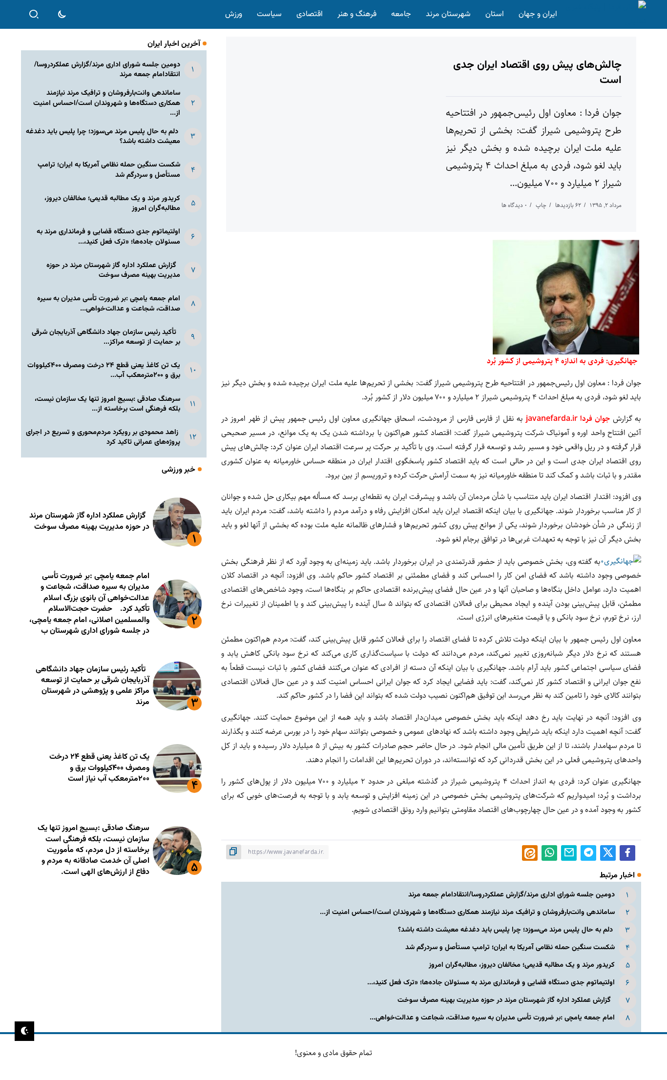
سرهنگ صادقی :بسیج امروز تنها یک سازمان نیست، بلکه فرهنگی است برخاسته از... (107, 404)
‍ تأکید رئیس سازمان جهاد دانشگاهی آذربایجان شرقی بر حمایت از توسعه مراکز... (106, 337)
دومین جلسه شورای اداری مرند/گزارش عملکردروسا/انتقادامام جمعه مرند (511, 894)
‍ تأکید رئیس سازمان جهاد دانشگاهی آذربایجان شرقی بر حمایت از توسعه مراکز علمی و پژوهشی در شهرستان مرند (92, 686)
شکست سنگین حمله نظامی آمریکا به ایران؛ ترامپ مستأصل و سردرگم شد (510, 947)
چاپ (541, 205)
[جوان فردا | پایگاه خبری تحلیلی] (603, 14)
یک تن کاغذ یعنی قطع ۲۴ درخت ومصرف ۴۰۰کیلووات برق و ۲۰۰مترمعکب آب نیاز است (99, 768)
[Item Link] (177, 522)
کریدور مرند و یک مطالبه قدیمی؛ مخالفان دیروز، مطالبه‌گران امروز (522, 965)
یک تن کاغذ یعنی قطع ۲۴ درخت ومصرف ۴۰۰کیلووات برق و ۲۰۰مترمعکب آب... (103, 370)
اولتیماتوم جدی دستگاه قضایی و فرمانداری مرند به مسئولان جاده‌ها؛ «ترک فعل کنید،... (491, 982)
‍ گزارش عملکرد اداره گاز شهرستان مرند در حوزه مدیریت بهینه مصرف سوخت (506, 1000)
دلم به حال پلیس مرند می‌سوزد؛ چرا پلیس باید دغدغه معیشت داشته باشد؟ (506, 929)
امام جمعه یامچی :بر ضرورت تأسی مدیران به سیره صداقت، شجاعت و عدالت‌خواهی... (492, 1017)
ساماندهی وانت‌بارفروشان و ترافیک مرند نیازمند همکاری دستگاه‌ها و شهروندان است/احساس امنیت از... (467, 912)
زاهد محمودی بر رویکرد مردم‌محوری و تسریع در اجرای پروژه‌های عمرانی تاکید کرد (103, 437)
